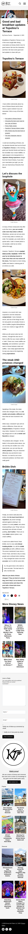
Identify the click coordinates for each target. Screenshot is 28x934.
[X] (6, 929)
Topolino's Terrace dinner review (14, 128)
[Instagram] (10, 929)
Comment (5, 683)
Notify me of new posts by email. (13, 732)
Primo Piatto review (11, 126)
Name (5, 712)
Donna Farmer (8, 35)
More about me (13, 782)
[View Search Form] (20, 3)
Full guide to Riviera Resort (13, 118)
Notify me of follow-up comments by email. (13, 727)
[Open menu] (24, 3)
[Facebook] (3, 929)
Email (5, 720)
